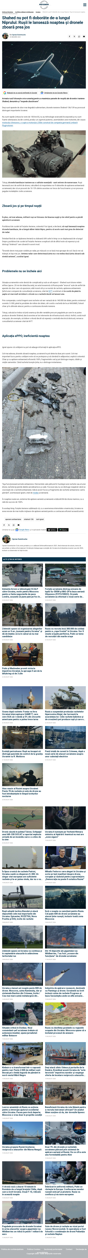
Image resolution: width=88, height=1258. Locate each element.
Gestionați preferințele (53, 1249)
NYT (50, 291)
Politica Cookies (33, 1249)
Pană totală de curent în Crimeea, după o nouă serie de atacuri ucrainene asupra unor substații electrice (65, 754)
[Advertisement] (65, 663)
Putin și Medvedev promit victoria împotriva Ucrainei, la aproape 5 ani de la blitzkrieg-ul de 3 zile (22, 671)
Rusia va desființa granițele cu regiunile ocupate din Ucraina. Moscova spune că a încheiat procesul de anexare (65, 1030)
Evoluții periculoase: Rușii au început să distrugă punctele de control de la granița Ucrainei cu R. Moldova (22, 754)
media (36, 493)
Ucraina (38, 12)
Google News (24, 530)
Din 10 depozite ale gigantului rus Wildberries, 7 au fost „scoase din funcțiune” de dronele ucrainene (61, 953)
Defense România (7, 12)
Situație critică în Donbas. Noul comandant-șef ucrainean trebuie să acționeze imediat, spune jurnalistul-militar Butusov (20, 1031)
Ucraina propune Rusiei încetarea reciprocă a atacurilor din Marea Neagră (21, 1148)
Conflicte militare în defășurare (24, 12)
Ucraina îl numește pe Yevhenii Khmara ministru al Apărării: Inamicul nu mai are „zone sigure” (64, 834)
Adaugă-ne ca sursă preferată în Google (22, 93)
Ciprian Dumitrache (19, 35)
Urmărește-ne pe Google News (56, 93)
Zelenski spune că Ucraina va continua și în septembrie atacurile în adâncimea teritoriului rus (22, 953)
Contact (69, 1249)
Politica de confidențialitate (12, 1249)
